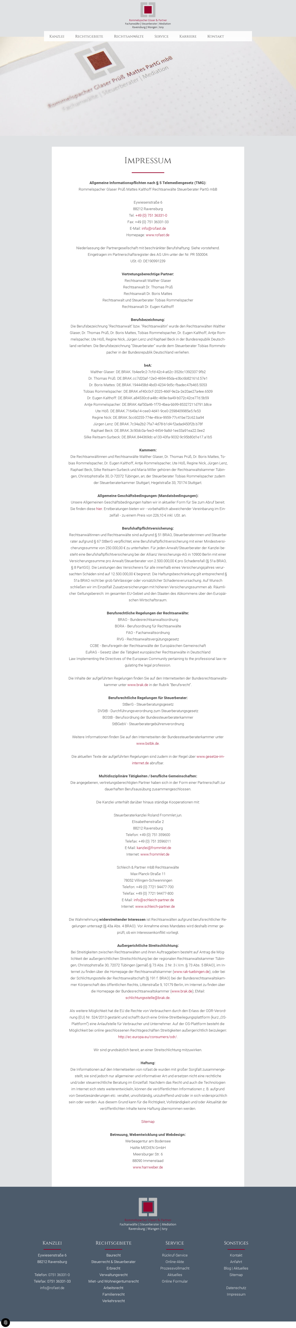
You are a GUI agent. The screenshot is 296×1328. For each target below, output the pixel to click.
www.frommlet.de (154, 854)
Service (162, 36)
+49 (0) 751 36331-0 (151, 215)
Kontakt (215, 36)
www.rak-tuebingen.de (191, 971)
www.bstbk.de (147, 743)
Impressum (236, 1294)
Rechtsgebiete (89, 36)
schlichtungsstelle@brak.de (147, 998)
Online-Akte (175, 1262)
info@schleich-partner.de (154, 900)
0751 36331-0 (59, 1275)
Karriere (188, 36)
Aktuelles (175, 1275)
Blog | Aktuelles (236, 1268)
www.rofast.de (157, 235)
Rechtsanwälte (129, 36)
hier (99, 509)
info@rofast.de (154, 228)
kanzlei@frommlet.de (154, 848)
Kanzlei (56, 36)
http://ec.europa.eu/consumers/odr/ (147, 1037)
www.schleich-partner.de (155, 906)
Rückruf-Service (175, 1255)
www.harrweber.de (148, 1167)
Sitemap (148, 1121)
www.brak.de (137, 685)
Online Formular (175, 1281)
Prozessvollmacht (174, 1268)
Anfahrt (236, 1262)
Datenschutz (236, 1288)
